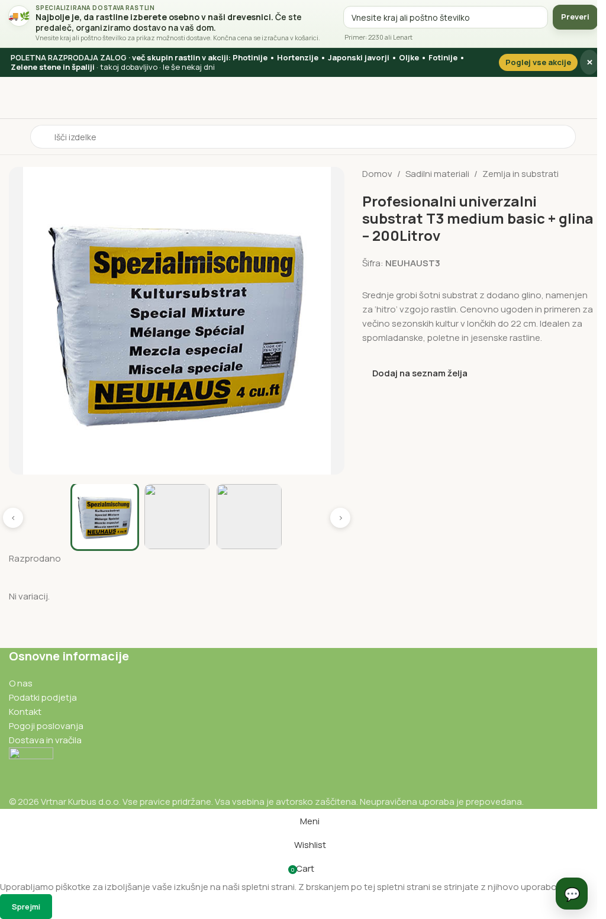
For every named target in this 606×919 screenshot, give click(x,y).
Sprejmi (26, 906)
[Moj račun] (583, 137)
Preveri (566, 16)
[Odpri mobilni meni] (13, 137)
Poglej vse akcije (529, 62)
